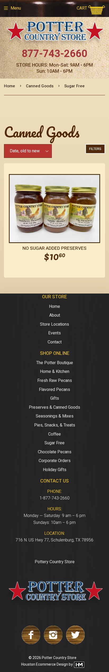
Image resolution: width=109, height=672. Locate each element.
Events (54, 333)
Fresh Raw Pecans (54, 380)
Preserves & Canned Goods (54, 407)
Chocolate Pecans (54, 452)
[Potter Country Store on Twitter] (75, 643)
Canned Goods (39, 86)
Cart (82, 8)
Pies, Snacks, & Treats (54, 425)
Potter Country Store (59, 658)
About (54, 315)
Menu (16, 8)
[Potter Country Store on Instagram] (53, 643)
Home (9, 86)
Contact (55, 342)
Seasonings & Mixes (55, 416)
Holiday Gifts (54, 470)
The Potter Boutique (54, 363)
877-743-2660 (54, 53)
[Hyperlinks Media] (79, 664)
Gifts (54, 398)
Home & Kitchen (54, 371)
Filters (95, 149)
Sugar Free (54, 443)
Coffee (54, 434)
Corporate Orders (55, 461)
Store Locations (54, 324)
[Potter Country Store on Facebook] (31, 643)
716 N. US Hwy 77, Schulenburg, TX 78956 (54, 540)
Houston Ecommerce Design (44, 664)
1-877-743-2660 (54, 498)
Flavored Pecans (54, 389)
